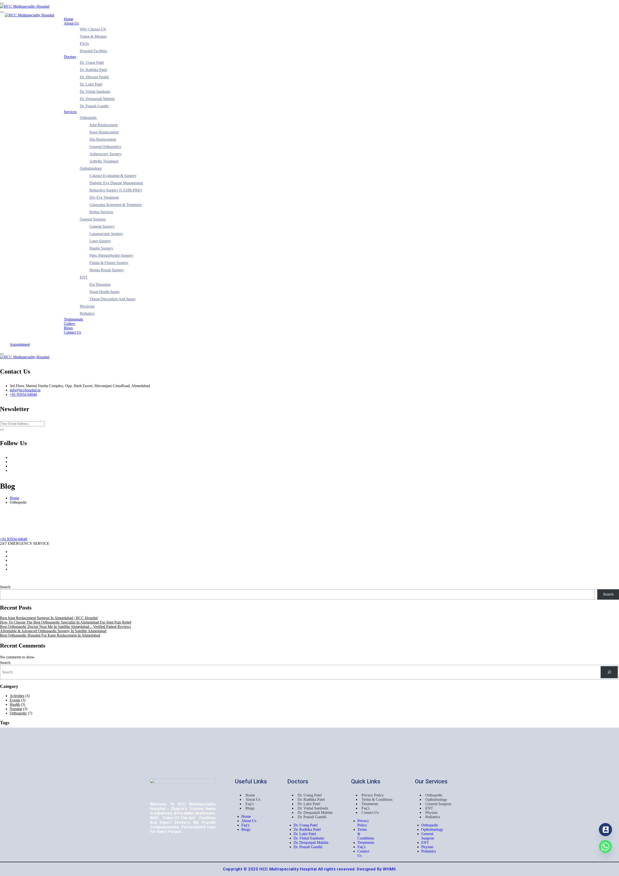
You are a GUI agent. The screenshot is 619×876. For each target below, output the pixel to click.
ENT (84, 277)
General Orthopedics (105, 147)
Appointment (20, 344)
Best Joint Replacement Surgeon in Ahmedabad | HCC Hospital (49, 618)
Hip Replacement (102, 139)
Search (5, 587)
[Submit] (2, 429)
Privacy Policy (372, 795)
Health (15, 704)
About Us (71, 23)
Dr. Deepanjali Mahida (97, 99)
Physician (87, 306)
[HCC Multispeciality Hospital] (24, 6)
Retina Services (101, 212)
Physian (431, 812)
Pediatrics (87, 313)
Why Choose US (93, 29)
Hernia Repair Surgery (106, 270)
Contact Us (72, 332)
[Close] (2, 354)
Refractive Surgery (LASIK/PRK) (115, 190)
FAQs (84, 44)
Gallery (69, 324)
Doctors (70, 57)
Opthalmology (91, 168)
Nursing (16, 709)
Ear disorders (100, 284)
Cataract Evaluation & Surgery (112, 176)
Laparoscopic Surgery (106, 234)
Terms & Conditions (376, 799)
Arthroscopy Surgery (105, 154)
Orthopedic (88, 118)
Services (70, 112)
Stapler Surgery (101, 248)
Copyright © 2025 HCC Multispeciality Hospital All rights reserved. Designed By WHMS (309, 869)
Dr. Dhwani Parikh (94, 77)
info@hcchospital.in (25, 390)
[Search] (609, 672)
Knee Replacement (103, 132)
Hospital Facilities (93, 51)
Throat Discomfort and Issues (112, 299)
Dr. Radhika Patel (93, 70)
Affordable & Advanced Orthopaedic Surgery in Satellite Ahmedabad (53, 631)
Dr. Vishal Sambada (95, 91)
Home (68, 19)
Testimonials (73, 319)
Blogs (68, 328)
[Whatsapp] (605, 846)
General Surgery (102, 226)
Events (15, 700)
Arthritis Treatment (103, 161)
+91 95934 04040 (23, 394)
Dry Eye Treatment (104, 197)
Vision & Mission (93, 36)
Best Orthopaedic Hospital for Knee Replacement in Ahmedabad (50, 635)
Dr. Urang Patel (92, 62)
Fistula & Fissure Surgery (108, 263)
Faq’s (249, 804)
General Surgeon (93, 219)
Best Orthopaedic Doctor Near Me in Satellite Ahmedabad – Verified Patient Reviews (65, 627)
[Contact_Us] (605, 829)
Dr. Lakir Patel (91, 84)
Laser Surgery (100, 241)
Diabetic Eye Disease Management (116, 183)
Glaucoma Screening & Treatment (115, 205)
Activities (17, 696)
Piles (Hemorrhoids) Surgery (111, 255)
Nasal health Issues (104, 292)
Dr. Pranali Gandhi (94, 106)
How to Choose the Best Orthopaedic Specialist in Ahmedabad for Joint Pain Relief (65, 622)
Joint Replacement (103, 125)
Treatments (369, 804)
